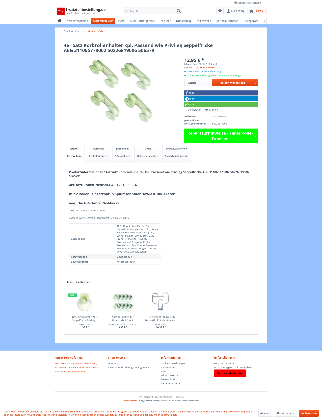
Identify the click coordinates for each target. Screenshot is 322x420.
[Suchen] (178, 11)
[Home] (59, 21)
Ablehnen (265, 413)
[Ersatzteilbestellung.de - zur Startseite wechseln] (82, 12)
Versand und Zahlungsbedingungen (128, 367)
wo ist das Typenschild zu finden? (233, 367)
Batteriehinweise (170, 383)
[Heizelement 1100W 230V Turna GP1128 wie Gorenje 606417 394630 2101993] (161, 302)
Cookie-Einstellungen (173, 363)
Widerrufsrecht (169, 375)
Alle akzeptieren (286, 413)
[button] (221, 92)
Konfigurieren (309, 413)
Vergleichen (194, 109)
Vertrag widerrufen (230, 373)
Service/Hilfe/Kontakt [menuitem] (249, 2)
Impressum (167, 367)
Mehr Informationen (165, 414)
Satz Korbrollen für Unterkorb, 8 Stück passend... (122, 318)
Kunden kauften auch (78, 282)
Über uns (113, 363)
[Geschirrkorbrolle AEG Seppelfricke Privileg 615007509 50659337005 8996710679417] (84, 302)
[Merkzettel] (220, 11)
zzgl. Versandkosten (205, 67)
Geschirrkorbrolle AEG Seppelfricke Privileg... (84, 318)
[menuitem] (152, 11)
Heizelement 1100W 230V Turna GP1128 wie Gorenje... (161, 318)
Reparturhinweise (224, 363)
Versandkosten (130, 400)
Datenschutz (168, 379)
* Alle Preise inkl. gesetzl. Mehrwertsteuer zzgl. (161, 396)
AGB (163, 371)
